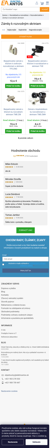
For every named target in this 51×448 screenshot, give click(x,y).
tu (45, 436)
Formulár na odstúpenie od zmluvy (15, 307)
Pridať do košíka (13, 85)
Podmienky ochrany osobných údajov (17, 313)
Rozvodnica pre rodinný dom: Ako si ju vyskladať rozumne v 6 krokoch (23, 354)
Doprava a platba (8, 287)
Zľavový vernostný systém (12, 297)
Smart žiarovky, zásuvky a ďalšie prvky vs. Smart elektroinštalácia (19, 347)
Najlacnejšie (11, 30)
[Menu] (45, 3)
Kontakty (5, 294)
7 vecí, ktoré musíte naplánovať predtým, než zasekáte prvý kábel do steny (22, 362)
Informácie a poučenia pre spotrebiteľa (17, 317)
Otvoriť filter (25, 37)
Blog (3, 290)
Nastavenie (13, 442)
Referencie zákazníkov (9, 336)
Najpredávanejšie (35, 30)
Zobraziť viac (24, 229)
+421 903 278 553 (12, 380)
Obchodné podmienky (10, 310)
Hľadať (43, 9)
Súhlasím (36, 442)
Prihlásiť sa (24, 269)
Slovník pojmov (7, 300)
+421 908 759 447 (12, 383)
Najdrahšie (23, 30)
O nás (3, 329)
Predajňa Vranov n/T (8, 332)
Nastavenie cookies (9, 392)
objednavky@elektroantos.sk (17, 376)
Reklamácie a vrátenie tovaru (13, 303)
